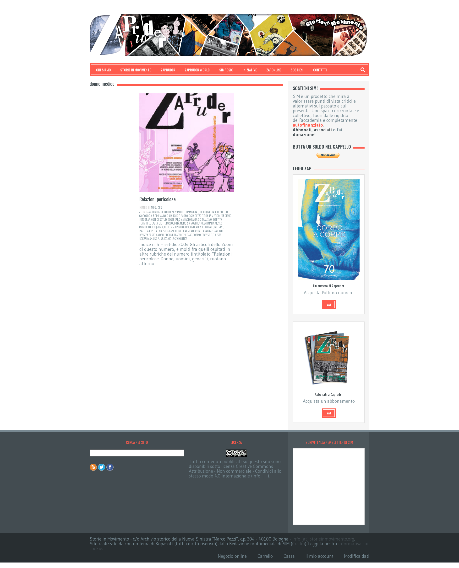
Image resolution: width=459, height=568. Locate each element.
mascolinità (172, 223)
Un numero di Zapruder (328, 285)
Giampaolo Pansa (188, 219)
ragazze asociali (214, 231)
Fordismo (225, 216)
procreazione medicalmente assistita (183, 231)
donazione (303, 134)
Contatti (320, 69)
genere (174, 219)
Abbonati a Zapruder (329, 394)
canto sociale (146, 216)
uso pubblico (160, 239)
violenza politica (177, 239)
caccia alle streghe (218, 212)
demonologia (186, 216)
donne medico (212, 216)
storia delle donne (162, 235)
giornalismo (205, 219)
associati (323, 130)
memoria (185, 223)
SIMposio (226, 69)
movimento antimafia (202, 223)
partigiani (145, 231)
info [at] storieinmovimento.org (323, 539)
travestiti (207, 235)
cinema (159, 216)
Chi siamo (103, 69)
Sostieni (297, 69)
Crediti (298, 544)
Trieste (217, 235)
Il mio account (319, 556)
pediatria (156, 231)
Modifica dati (356, 556)
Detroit (199, 216)
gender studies (161, 219)
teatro (178, 235)
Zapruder (168, 69)
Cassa (289, 556)
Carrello (265, 556)
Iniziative (250, 69)
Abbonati (302, 130)
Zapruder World (197, 69)
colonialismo (170, 216)
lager (155, 223)
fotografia (145, 219)
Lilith (162, 223)
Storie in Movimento (135, 69)
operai (186, 227)
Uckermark (145, 239)
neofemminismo (173, 227)
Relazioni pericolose (157, 199)
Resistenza (145, 235)
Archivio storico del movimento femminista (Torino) (177, 212)
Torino (197, 235)
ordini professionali (201, 227)
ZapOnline (273, 69)
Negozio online (232, 556)
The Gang (187, 235)
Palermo (219, 227)
